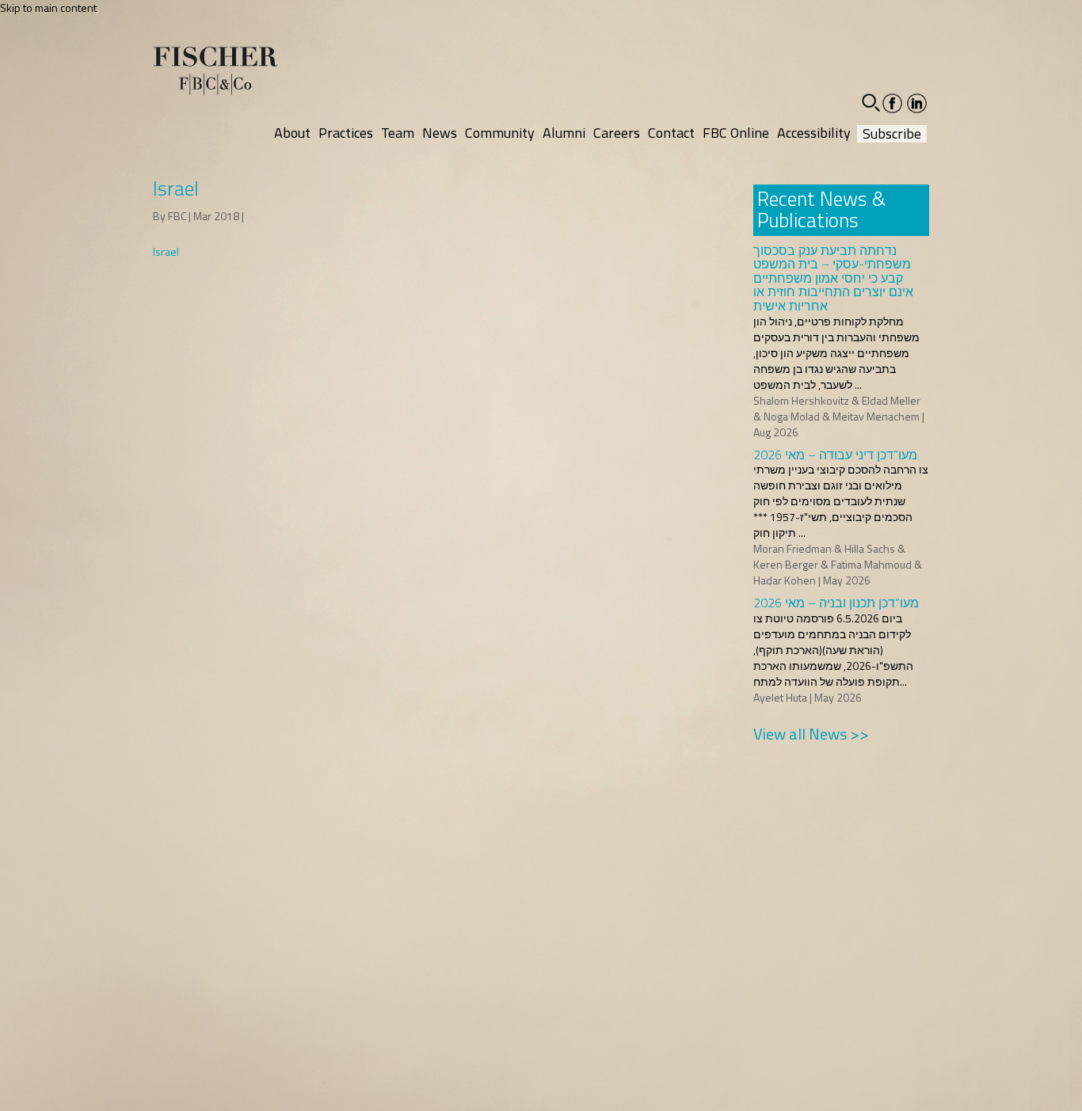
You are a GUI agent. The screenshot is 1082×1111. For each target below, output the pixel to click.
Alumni (564, 132)
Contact (671, 132)
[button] (871, 102)
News (439, 132)
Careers (616, 132)
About (292, 132)
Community (500, 132)
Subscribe (892, 134)
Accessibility (814, 132)
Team (397, 132)
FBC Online (736, 132)
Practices (345, 132)
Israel (166, 251)
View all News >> (811, 733)
